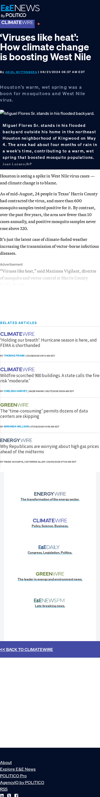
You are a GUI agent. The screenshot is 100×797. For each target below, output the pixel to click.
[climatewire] (18, 334)
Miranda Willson (16, 426)
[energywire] (17, 440)
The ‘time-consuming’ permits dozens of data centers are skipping (44, 413)
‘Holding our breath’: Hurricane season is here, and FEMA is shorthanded (48, 342)
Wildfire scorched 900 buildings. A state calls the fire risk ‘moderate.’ (49, 378)
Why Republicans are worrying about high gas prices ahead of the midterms (49, 449)
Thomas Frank (14, 355)
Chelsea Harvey (15, 391)
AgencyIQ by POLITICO (22, 782)
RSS (3, 789)
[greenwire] (15, 405)
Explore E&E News (18, 769)
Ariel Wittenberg (21, 72)
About (6, 762)
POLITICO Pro (13, 776)
